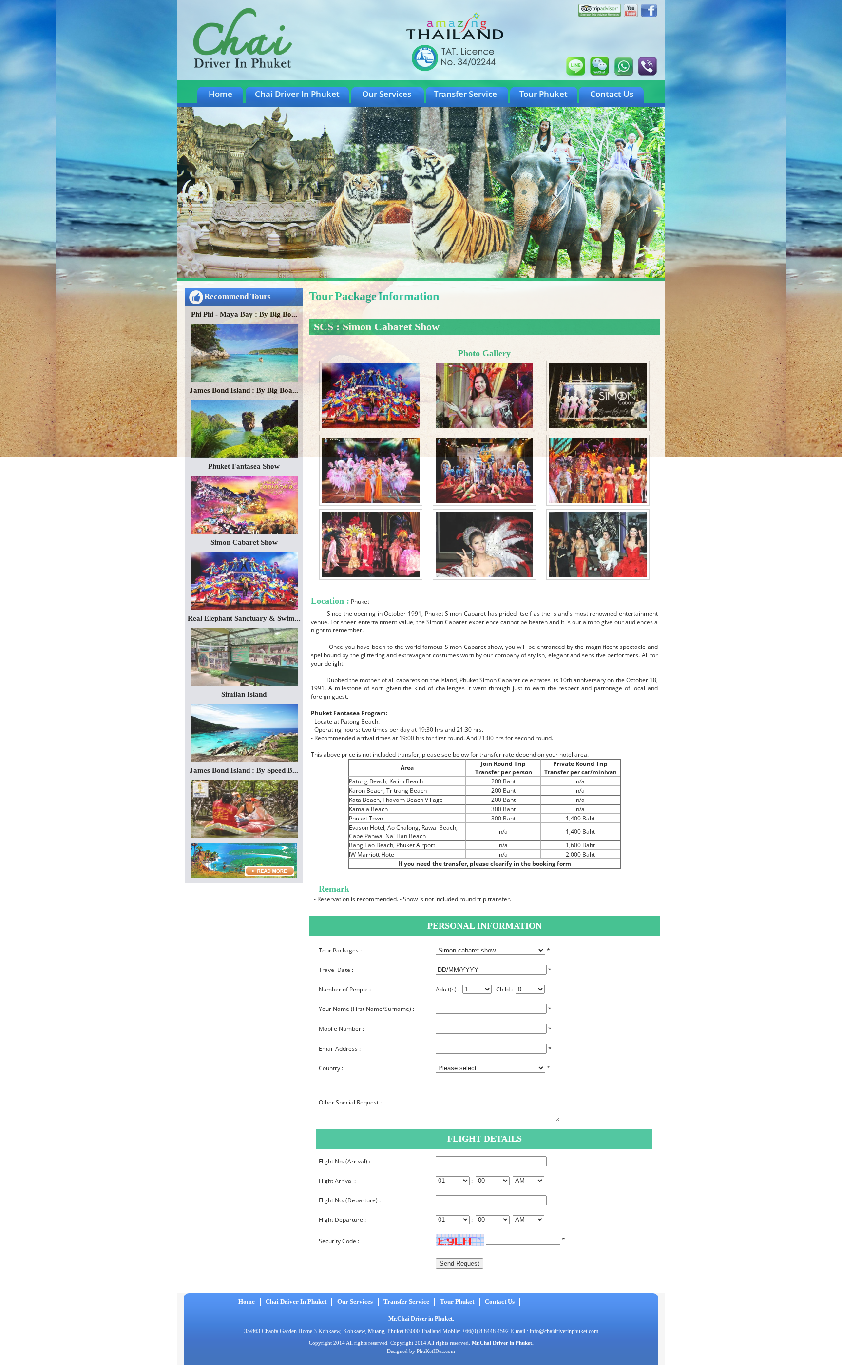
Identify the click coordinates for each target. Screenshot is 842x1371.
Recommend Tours (237, 296)
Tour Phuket (543, 93)
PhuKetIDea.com (436, 1351)
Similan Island (244, 694)
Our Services (386, 93)
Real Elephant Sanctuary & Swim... (244, 618)
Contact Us (611, 93)
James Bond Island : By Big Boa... (244, 390)
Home (220, 93)
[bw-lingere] (370, 429)
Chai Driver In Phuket (297, 93)
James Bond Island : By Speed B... (244, 770)
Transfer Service (465, 93)
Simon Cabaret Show (244, 542)
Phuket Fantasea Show (244, 466)
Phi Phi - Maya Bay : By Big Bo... (244, 314)
